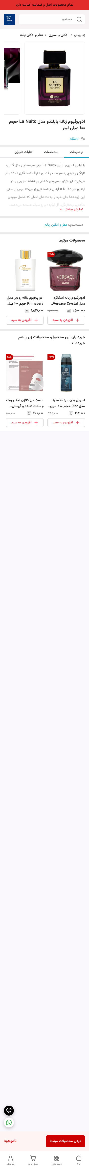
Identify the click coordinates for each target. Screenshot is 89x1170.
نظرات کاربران (23, 152)
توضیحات (76, 152)
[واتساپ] (9, 1122)
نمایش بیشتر (74, 209)
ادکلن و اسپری (58, 35)
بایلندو (74, 138)
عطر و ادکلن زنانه (31, 35)
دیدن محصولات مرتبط (65, 1141)
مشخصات (51, 152)
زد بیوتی (79, 35)
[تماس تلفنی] (9, 1111)
